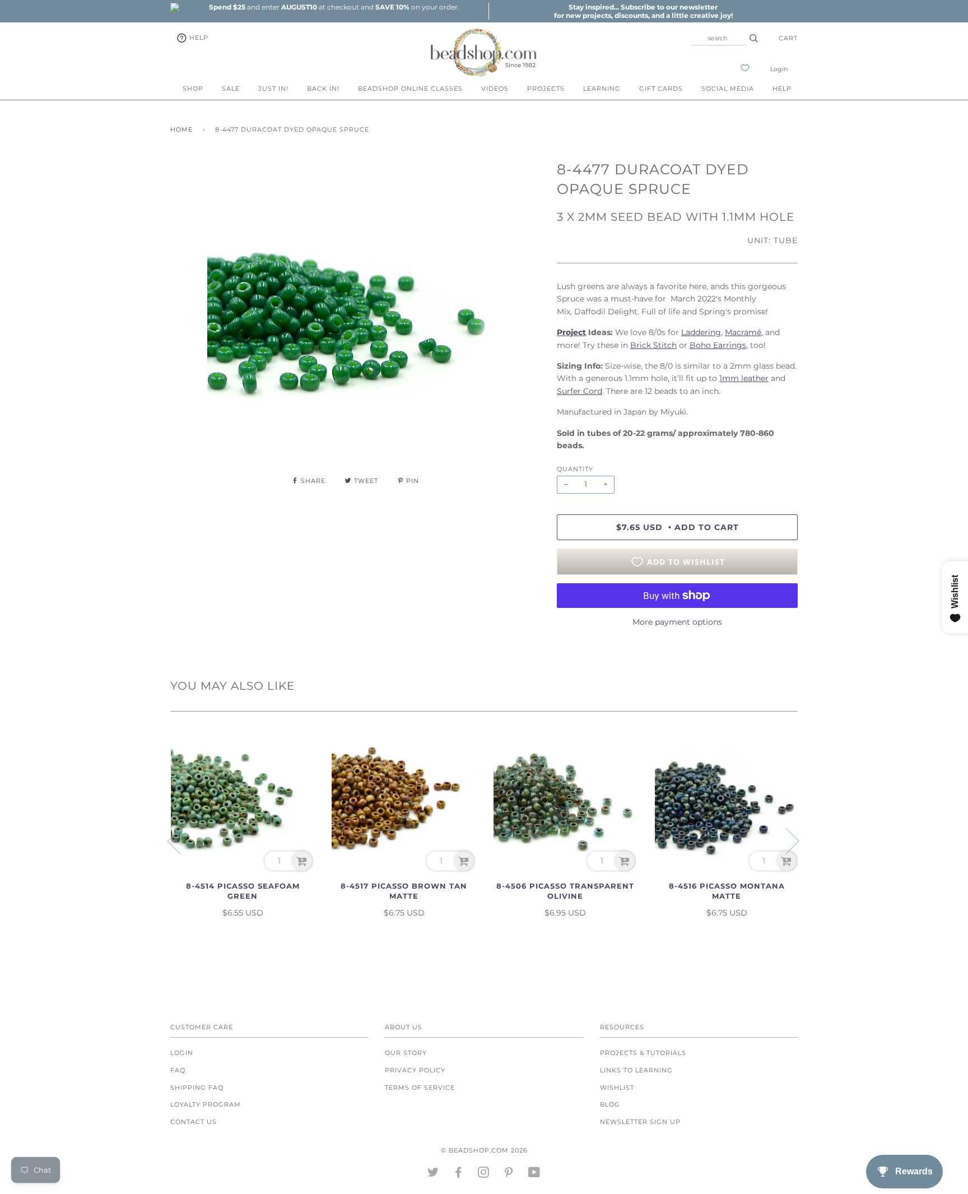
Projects (546, 88)
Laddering (701, 332)
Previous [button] (181, 840)
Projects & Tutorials (643, 1053)
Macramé (743, 332)
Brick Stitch (653, 345)
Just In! (273, 88)
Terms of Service (420, 1087)
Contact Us (193, 1122)
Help (197, 37)
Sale (231, 88)
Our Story (406, 1053)
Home (181, 129)
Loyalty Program (205, 1104)
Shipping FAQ (197, 1087)
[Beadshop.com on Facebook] (458, 1174)
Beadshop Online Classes (410, 88)
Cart (788, 38)
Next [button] (785, 840)
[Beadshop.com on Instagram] (484, 1174)
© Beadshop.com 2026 (484, 1150)
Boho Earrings (718, 345)
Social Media (727, 88)
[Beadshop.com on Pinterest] (509, 1174)
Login (779, 69)
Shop (193, 88)
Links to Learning (636, 1070)
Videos (495, 88)
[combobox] (719, 38)
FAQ (177, 1070)
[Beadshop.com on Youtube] (534, 1174)
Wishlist (617, 1087)
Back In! (323, 88)
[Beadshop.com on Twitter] (433, 1174)
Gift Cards (661, 88)
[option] (333, 7)
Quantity (575, 469)
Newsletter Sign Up (640, 1122)
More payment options (677, 622)
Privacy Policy (415, 1070)
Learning (602, 88)
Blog (610, 1104)
